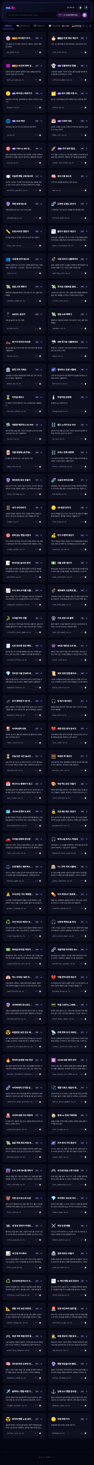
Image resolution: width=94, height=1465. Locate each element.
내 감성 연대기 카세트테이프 (71, 15)
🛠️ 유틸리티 (39, 26)
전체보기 (8, 26)
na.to (10, 7)
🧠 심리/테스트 (23, 26)
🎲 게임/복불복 (55, 26)
